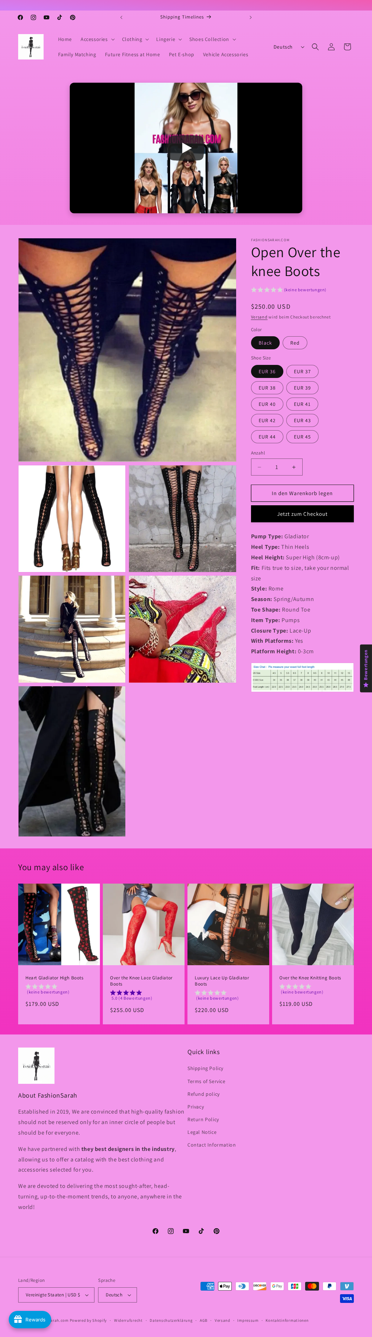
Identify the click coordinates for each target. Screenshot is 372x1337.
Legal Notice (202, 1132)
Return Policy (203, 1119)
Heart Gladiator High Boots (54, 978)
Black (265, 343)
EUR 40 (267, 404)
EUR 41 (302, 404)
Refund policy (203, 1094)
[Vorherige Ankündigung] (121, 17)
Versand (259, 317)
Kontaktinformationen (287, 1320)
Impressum (247, 1320)
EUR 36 (267, 371)
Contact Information (211, 1144)
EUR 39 (302, 387)
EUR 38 (267, 387)
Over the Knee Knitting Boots (310, 978)
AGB (203, 1320)
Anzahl (258, 453)
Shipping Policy (205, 1068)
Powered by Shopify (88, 1320)
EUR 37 (302, 371)
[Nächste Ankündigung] (251, 17)
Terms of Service (206, 1081)
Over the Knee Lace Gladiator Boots (141, 981)
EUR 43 (302, 420)
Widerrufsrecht (128, 1320)
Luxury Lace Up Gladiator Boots (222, 981)
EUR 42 (267, 420)
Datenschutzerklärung (171, 1320)
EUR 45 (302, 436)
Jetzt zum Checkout (302, 513)
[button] (97, 39)
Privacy (195, 1106)
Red (295, 343)
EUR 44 (267, 436)
